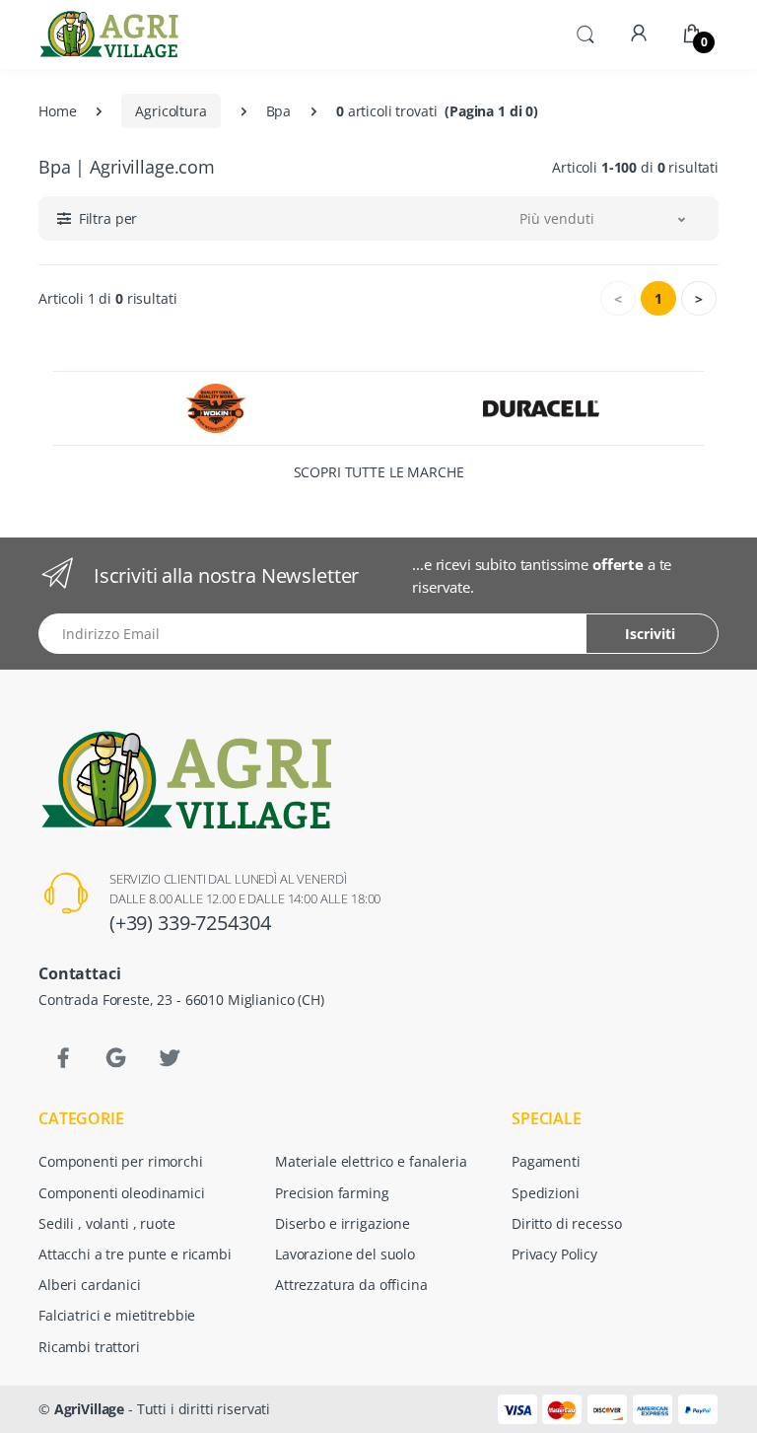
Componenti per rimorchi (120, 1161)
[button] (585, 32)
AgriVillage (89, 1408)
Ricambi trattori (89, 1346)
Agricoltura (170, 111)
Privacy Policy (554, 1254)
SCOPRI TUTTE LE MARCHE (379, 472)
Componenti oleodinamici (121, 1192)
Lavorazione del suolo (345, 1254)
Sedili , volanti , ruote (106, 1223)
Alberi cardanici (89, 1284)
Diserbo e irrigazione (342, 1223)
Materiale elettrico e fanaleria (371, 1161)
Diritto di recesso (566, 1223)
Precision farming (332, 1192)
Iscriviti (650, 633)
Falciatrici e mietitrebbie (116, 1315)
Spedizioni (546, 1192)
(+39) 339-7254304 (190, 922)
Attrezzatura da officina (351, 1284)
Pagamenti (546, 1161)
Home (57, 111)
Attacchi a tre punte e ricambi (135, 1254)
